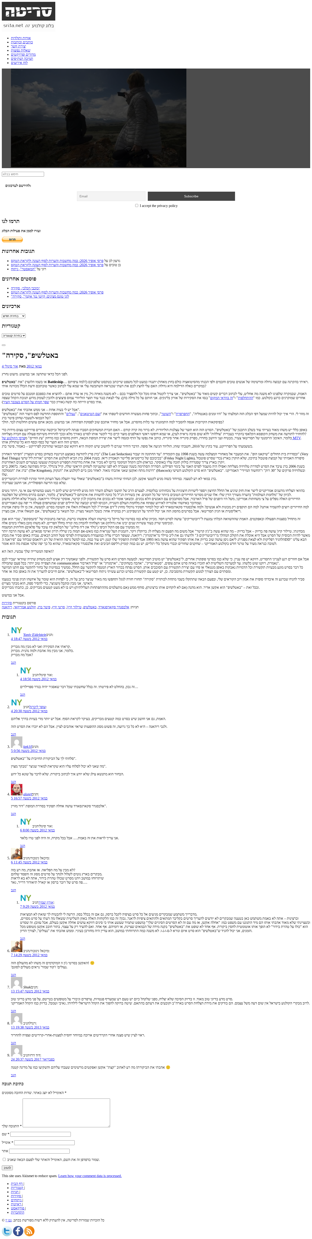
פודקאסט (18, 1208)
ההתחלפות (245, 398)
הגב (13, 663)
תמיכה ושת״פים (22, 59)
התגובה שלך (12, 1126)
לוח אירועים (19, 63)
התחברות (17, 1212)
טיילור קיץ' (74, 607)
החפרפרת (183, 414)
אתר (5, 1151)
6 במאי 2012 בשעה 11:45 (29, 862)
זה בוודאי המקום (221, 398)
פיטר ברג (44, 607)
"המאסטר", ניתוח (23, 269)
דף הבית (17, 1184)
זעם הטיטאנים (90, 414)
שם (5, 1134)
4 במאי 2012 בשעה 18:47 (29, 639)
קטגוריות (17, 1188)
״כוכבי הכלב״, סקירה (25, 288)
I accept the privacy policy (158, 206)
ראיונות (16, 1204)
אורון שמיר (45, 902)
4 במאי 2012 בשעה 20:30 (29, 711)
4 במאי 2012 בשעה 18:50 (38, 679)
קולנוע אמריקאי (25, 607)
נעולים (70, 414)
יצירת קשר (18, 46)
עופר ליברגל (37, 707)
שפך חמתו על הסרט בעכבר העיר (26, 402)
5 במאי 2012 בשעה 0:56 (28, 751)
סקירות (7, 603)
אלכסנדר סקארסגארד (113, 607)
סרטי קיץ (58, 607)
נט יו (8, 1220)
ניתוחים (16, 1200)
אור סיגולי (11, 366)
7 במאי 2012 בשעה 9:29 (37, 906)
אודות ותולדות (21, 38)
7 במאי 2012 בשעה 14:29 (29, 955)
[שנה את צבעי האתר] (3, 345)
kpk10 (27, 747)
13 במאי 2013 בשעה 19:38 (30, 1027)
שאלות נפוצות (20, 50)
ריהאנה (7, 607)
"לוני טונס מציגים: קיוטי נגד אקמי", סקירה (40, 296)
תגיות (15, 1192)
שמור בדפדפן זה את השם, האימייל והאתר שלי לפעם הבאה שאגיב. (53, 1160)
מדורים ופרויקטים (23, 54)
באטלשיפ (90, 607)
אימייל (7, 1142)
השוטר (166, 414)
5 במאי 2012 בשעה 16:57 (29, 798)
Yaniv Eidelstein (34, 635)
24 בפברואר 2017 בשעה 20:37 (33, 1059)
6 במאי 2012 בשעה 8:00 (37, 830)
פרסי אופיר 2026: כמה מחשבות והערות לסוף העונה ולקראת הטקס (57, 261)
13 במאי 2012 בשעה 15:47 (30, 991)
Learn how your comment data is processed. (90, 1176)
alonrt (27, 794)
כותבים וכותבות (22, 42)
